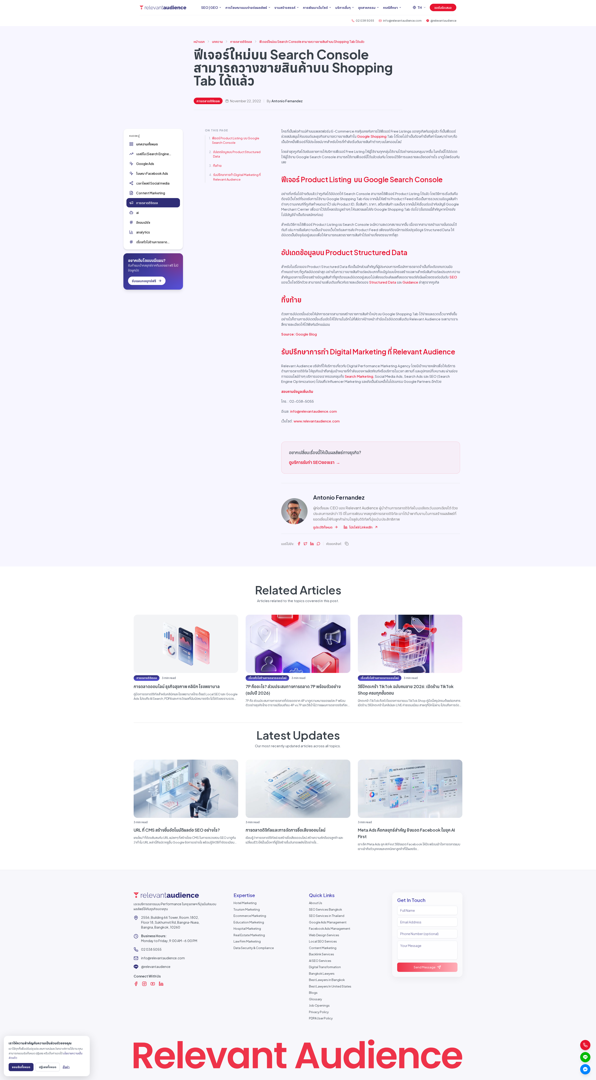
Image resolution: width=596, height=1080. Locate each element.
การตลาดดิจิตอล (241, 41)
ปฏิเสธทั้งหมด (47, 1067)
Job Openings (319, 1005)
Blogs (313, 992)
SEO (453, 277)
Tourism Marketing (247, 909)
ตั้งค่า (66, 1067)
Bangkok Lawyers (322, 973)
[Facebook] (136, 983)
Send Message (424, 967)
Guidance (410, 282)
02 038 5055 (151, 949)
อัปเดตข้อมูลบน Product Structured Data (237, 154)
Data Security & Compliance (254, 948)
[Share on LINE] (318, 543)
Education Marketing (249, 922)
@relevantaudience (155, 966)
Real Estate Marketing (249, 935)
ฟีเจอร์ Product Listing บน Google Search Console (235, 140)
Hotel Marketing (245, 903)
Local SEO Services (323, 941)
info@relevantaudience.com (313, 411)
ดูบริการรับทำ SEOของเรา (314, 462)
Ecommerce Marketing (250, 916)
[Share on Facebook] (299, 543)
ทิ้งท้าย (217, 166)
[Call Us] (585, 1045)
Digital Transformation (325, 967)
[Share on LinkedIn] (312, 543)
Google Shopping (371, 136)
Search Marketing (359, 376)
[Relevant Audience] (163, 7)
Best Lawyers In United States (330, 986)
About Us (315, 903)
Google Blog (306, 334)
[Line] (585, 1057)
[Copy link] (347, 543)
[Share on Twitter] (305, 543)
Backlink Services (321, 954)
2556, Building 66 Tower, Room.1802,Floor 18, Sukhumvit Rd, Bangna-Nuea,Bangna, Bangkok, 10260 (170, 922)
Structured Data (382, 282)
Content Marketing (322, 948)
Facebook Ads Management (329, 928)
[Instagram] (144, 983)
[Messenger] (585, 1069)
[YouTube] (152, 983)
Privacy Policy (319, 1012)
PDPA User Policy (321, 1018)
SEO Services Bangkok (325, 909)
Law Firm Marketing (247, 941)
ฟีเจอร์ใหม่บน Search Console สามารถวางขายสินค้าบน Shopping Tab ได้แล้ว (311, 41)
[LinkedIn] (161, 983)
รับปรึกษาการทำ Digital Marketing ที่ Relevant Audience (237, 177)
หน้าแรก (199, 41)
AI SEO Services (320, 961)
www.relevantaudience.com (317, 421)
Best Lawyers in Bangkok (327, 980)
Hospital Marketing (247, 928)
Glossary (315, 999)
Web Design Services (324, 935)
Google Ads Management (327, 922)
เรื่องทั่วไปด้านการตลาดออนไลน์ (267, 678)
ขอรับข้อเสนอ (443, 7)
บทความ (217, 41)
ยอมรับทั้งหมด (21, 1067)
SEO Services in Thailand (326, 916)
